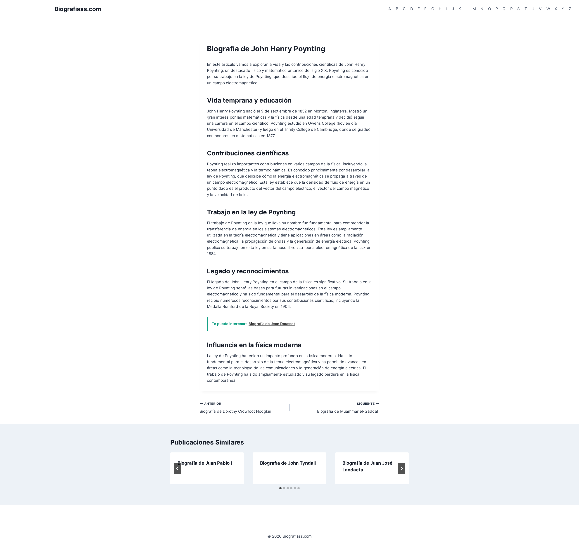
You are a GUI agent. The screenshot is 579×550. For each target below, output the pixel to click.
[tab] (280, 488)
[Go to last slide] (177, 468)
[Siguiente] (401, 468)
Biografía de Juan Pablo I (205, 463)
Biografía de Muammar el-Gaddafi (348, 408)
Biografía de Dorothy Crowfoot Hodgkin (235, 408)
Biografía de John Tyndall (288, 463)
